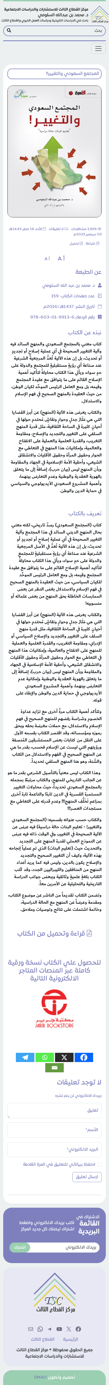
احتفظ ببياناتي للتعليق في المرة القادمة (59, 1164)
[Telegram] (25, 1057)
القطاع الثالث (42, 1339)
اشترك (20, 1247)
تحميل (74, 244)
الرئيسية (70, 1339)
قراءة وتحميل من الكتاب (52, 934)
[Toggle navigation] (98, 48)
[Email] (54, 1067)
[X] (64, 1057)
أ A (61, 259)
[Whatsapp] (44, 1057)
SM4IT (40, 1377)
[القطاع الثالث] (54, 14)
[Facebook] (84, 1057)
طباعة (90, 244)
